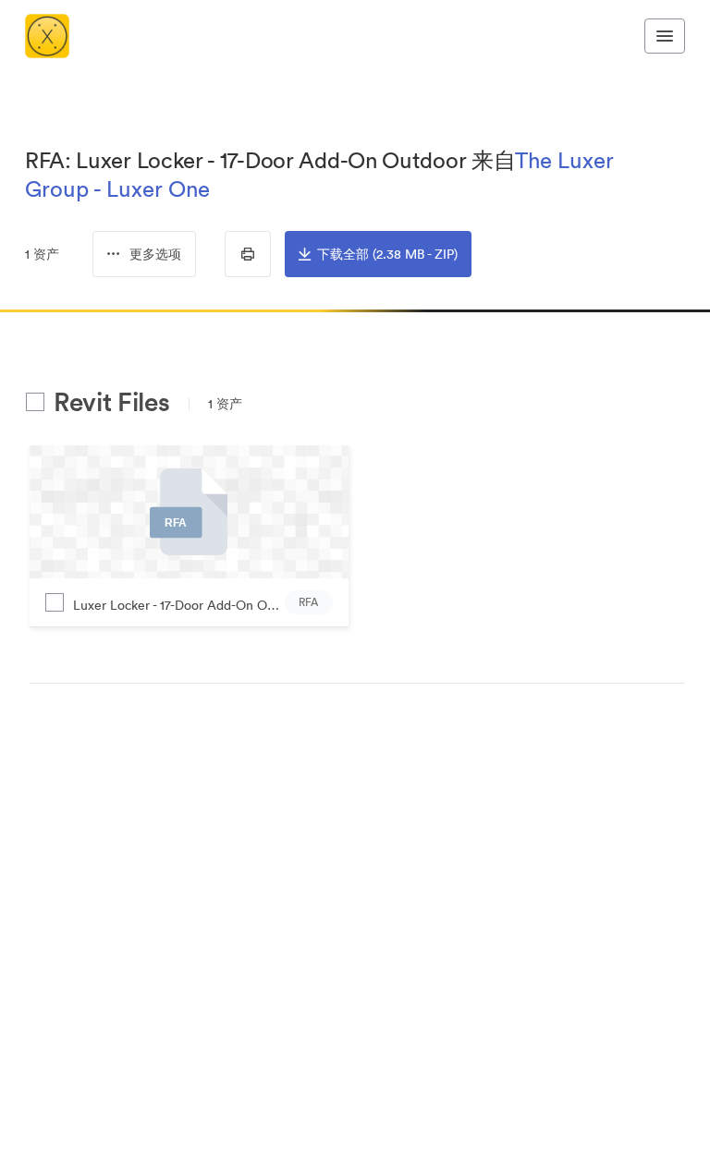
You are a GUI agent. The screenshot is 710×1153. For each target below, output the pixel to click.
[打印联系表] (248, 254)
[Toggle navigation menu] (664, 36)
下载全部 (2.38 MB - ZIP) (387, 254)
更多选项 (155, 254)
